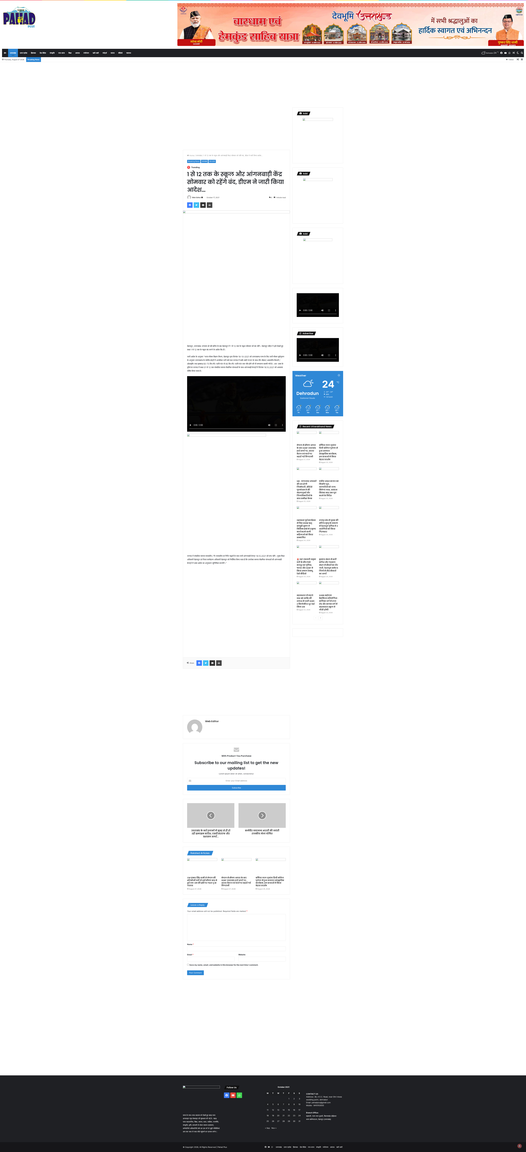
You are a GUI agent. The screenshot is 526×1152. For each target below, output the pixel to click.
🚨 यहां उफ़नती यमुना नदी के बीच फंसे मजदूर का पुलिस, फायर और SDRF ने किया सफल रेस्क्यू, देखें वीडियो (306, 566)
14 (284, 1110)
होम (5, 53)
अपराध (77, 53)
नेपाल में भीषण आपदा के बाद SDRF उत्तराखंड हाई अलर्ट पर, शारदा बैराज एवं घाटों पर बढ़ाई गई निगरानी (236, 881)
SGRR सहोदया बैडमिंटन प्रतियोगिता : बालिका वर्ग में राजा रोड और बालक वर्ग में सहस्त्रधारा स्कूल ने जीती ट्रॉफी (328, 602)
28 (283, 1121)
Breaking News (194, 161)
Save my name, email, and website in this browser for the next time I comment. (223, 965)
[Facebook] (190, 205)
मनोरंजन (86, 53)
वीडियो (120, 53)
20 (278, 1115)
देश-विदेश (43, 53)
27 (278, 1121)
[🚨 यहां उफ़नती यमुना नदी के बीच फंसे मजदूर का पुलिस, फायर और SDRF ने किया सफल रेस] (307, 551)
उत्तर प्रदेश (23, 53)
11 (267, 1110)
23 (294, 1115)
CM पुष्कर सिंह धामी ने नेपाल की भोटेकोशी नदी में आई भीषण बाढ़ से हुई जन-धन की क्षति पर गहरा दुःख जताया (202, 881)
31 (299, 1121)
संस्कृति (52, 53)
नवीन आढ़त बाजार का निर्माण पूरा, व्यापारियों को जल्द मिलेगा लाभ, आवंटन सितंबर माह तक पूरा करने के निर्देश (329, 488)
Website (241, 955)
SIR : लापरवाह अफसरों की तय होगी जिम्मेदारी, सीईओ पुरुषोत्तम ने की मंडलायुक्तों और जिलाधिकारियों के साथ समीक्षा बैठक (306, 490)
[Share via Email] (203, 205)
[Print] (209, 205)
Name (190, 944)
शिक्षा (70, 53)
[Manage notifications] (519, 1146)
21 (284, 1115)
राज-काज (61, 53)
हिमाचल (33, 53)
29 (289, 1121)
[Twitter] (196, 205)
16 (294, 1110)
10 (299, 1104)
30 (294, 1121)
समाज (113, 53)
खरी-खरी (96, 53)
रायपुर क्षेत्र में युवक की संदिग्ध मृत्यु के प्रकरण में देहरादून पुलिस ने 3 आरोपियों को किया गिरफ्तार (328, 526)
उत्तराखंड (13, 53)
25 (268, 1121)
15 (289, 1110)
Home (191, 155)
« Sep (267, 1128)
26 (273, 1121)
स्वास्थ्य (128, 53)
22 (289, 1115)
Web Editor (196, 197)
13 (278, 1110)
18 (268, 1115)
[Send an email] (202, 197)
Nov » (273, 1128)
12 (273, 1110)
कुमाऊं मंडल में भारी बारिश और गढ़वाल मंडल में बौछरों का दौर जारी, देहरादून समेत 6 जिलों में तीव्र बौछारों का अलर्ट (328, 566)
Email (190, 955)
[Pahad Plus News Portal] (19, 17)
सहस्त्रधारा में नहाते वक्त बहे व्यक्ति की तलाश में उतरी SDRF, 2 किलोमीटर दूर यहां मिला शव (306, 601)
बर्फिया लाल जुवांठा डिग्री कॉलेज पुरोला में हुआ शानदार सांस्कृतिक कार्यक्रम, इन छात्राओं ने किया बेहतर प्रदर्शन (270, 881)
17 (299, 1110)
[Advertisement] (263, 84)
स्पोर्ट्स (105, 53)
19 (273, 1115)
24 (299, 1115)
